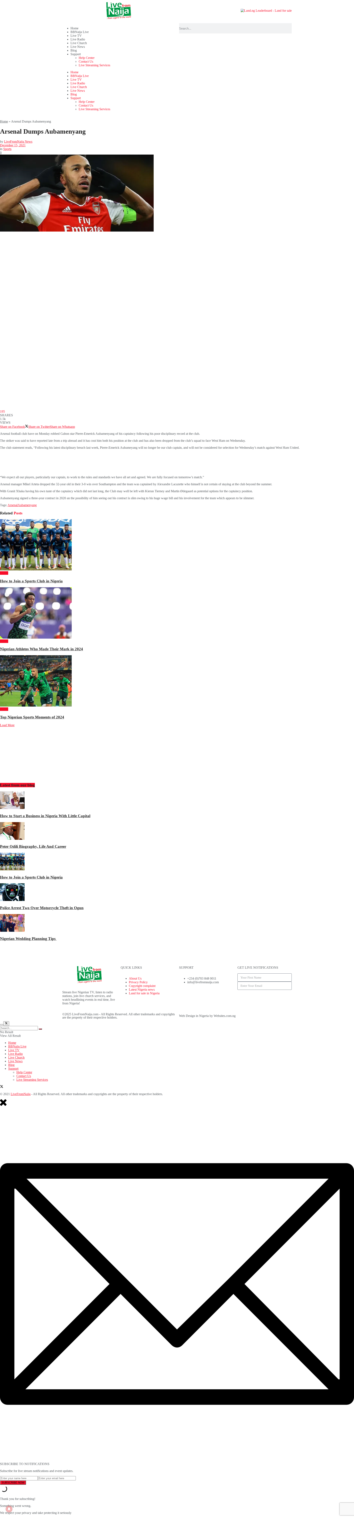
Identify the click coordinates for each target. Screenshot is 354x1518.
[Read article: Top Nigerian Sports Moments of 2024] (177, 681)
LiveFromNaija (21, 1094)
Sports (7, 149)
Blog (73, 50)
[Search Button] (40, 1029)
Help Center (86, 58)
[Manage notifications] (9, 1509)
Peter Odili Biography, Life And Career (33, 846)
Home (74, 28)
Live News (77, 46)
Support (75, 54)
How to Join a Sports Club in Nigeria (31, 581)
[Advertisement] (74, 462)
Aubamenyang (27, 505)
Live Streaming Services (94, 65)
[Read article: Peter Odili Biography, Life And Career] (177, 831)
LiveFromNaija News (18, 141)
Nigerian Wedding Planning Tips (28, 938)
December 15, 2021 (13, 145)
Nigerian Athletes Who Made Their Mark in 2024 (41, 649)
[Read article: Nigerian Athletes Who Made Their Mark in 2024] (177, 613)
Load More (7, 725)
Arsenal (13, 505)
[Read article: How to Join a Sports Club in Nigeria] (177, 545)
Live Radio (77, 39)
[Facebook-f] (184, 996)
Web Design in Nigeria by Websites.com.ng (207, 1016)
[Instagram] (206, 996)
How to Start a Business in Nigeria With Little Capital (45, 816)
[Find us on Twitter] (1, 1087)
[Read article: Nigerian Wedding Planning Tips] (177, 923)
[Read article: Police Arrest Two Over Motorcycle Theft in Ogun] (177, 892)
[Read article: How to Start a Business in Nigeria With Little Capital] (177, 800)
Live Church (78, 43)
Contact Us (86, 61)
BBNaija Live (79, 32)
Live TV (76, 35)
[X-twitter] (195, 996)
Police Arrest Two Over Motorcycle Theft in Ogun (42, 908)
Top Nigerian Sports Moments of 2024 (32, 717)
